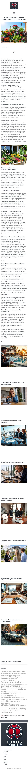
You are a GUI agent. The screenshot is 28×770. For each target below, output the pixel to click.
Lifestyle (6, 754)
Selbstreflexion (17, 701)
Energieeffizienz (8, 680)
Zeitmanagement (6, 712)
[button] (14, 13)
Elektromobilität (13, 678)
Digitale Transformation (14, 675)
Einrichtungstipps (5, 678)
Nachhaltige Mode (8, 696)
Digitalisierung (5, 677)
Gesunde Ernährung (10, 686)
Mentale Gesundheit (17, 691)
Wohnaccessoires (5, 709)
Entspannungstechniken (13, 682)
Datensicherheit (4, 675)
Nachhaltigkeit (6, 697)
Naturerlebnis (15, 697)
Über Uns (6, 761)
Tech (5, 759)
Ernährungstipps (4, 684)
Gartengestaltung (23, 684)
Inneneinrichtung (9, 689)
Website (6, 764)
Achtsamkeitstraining (8, 673)
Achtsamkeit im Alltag (17, 671)
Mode (5, 756)
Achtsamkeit (4, 671)
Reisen (5, 757)
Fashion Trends (11, 684)
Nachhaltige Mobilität (14, 693)
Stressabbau (5, 703)
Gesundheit (4, 688)
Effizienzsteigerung (15, 677)
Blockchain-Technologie (20, 673)
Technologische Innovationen (11, 707)
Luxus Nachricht (8, 750)
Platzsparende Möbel (12, 699)
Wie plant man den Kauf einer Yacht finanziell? (12, 462)
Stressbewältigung (10, 705)
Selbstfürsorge (7, 701)
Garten (2, 715)
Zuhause (6, 751)
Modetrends (5, 694)
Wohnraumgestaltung (17, 709)
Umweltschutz (21, 707)
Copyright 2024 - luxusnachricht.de (14, 768)
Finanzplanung (17, 684)
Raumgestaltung (22, 699)
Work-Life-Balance (14, 710)
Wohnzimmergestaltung (5, 710)
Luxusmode (11, 691)
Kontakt (5, 762)
